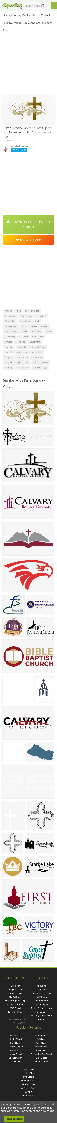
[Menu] (54, 5)
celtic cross (37, 336)
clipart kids (41, 315)
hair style (9, 346)
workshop (23, 357)
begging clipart (16, 989)
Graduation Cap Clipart (41, 1054)
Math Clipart (16, 1035)
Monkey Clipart (28, 1084)
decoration (36, 331)
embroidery (10, 321)
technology (36, 352)
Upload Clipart (41, 1004)
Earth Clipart (16, 1050)
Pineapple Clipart (29, 1080)
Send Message (19, 150)
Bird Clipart (28, 1076)
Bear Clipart (41, 1057)
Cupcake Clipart (15, 1046)
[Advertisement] (28, 64)
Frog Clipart (15, 1042)
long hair (9, 357)
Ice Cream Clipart (29, 1087)
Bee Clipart (41, 1050)
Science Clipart (15, 1057)
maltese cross (23, 367)
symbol (8, 341)
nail (25, 331)
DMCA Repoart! (30, 240)
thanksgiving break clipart (15, 1000)
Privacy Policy (41, 1000)
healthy (8, 352)
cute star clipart (15, 1011)
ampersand (26, 315)
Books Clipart (16, 1039)
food (18, 310)
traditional (10, 336)
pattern (44, 326)
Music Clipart (16, 1054)
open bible (23, 346)
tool (35, 362)
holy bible (9, 362)
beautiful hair (38, 346)
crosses (44, 362)
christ (48, 331)
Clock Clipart (41, 1042)
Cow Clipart (28, 1069)
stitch (24, 326)
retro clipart (10, 315)
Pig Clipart (28, 1091)
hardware (23, 336)
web (7, 331)
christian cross (32, 310)
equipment (35, 341)
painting (8, 367)
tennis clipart (11, 326)
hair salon (20, 341)
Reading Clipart (28, 1073)
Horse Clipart (41, 1046)
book (37, 321)
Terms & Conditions (41, 993)
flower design (40, 367)
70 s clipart (15, 1008)
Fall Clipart (41, 1039)
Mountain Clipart (29, 1095)
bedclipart (15, 985)
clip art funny (15, 996)
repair (34, 326)
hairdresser (21, 352)
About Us (41, 985)
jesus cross (23, 362)
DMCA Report (41, 996)
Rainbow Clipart (41, 1061)
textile (16, 331)
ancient (8, 310)
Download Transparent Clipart (30, 224)
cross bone (37, 357)
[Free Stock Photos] (12, 5)
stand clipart (16, 993)
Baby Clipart (15, 1061)
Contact (41, 989)
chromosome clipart (15, 1004)
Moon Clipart (41, 1035)
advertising (25, 321)
